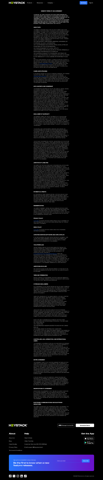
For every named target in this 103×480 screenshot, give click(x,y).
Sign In (91, 3)
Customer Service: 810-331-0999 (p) (35, 444)
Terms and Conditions (15, 450)
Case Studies (13, 444)
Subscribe (85, 461)
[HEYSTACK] (17, 3)
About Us (12, 438)
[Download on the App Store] (89, 438)
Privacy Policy (13, 447)
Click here (36, 220)
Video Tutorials (28, 441)
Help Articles (28, 438)
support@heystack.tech (46, 63)
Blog (10, 441)
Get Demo (83, 3)
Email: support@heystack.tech (33, 447)
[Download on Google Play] (89, 442)
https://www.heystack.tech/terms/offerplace (45, 253)
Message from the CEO (66, 425)
